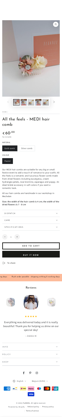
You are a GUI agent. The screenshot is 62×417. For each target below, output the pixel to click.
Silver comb (27, 149)
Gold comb (10, 149)
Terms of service (32, 411)
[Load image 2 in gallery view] (23, 102)
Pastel (8, 162)
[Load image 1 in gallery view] (16, 102)
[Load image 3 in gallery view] (31, 102)
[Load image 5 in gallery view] (45, 102)
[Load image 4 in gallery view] (38, 102)
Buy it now (31, 255)
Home (4, 112)
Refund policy (33, 407)
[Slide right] (54, 102)
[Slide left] (8, 102)
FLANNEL (26, 403)
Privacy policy (48, 407)
